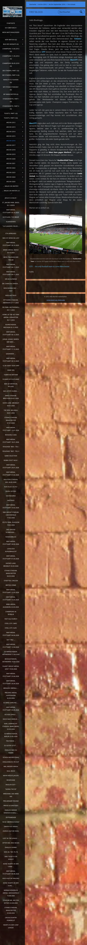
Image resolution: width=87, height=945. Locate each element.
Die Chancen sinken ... (11, 284)
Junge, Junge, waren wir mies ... (11, 340)
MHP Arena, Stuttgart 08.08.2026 (11, 872)
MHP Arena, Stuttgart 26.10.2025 (11, 244)
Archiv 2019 (10, 154)
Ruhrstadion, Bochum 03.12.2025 (11, 326)
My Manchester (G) (10, 94)
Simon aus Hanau (11, 826)
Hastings (10, 500)
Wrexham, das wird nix (11, 795)
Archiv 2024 (10, 177)
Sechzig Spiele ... (10, 715)
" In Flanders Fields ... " (10, 227)
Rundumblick (11, 537)
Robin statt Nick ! (11, 460)
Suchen (81, 12)
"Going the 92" (11, 789)
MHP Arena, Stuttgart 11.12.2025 (11, 347)
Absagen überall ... (10, 688)
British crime (11, 585)
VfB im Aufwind (11, 279)
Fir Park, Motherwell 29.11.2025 (10, 308)
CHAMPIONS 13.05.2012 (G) (10, 50)
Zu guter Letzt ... (11, 745)
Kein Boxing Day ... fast (11, 289)
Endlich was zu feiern (11, 751)
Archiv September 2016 (57, 4)
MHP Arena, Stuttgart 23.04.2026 (11, 674)
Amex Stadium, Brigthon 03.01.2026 (11, 397)
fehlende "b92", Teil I (11, 447)
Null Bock (11, 771)
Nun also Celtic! (10, 487)
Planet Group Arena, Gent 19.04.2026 (11, 667)
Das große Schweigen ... (11, 531)
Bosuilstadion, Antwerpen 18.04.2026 (10, 660)
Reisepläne (11, 780)
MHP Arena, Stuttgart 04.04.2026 (11, 633)
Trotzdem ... (11, 741)
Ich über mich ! (11, 28)
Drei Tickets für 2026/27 (11, 857)
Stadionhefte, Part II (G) (11, 107)
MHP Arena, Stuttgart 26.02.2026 (11, 542)
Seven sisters (11, 491)
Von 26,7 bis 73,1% (11, 852)
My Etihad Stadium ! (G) (11, 88)
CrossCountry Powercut (11, 919)
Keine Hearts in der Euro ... (11, 884)
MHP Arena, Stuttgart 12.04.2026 (11, 645)
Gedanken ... (11, 354)
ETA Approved (11, 233)
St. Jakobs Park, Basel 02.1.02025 (10, 203)
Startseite (11, 23)
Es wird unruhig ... (10, 703)
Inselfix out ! (11, 785)
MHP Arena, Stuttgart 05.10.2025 (11, 211)
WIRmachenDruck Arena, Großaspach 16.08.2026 (11, 893)
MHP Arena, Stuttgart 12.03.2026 (11, 591)
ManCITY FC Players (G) (10, 81)
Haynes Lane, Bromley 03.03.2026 (10, 564)
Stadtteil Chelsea (11, 581)
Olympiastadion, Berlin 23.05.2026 (11, 735)
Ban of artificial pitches (11, 385)
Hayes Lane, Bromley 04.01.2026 (11, 404)
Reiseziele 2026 (11, 435)
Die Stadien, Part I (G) (11, 71)
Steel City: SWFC (11, 623)
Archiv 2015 (10, 136)
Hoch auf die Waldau (10, 878)
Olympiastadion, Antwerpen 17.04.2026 (10, 653)
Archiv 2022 (10, 168)
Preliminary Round (11, 801)
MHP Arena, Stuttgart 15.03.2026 (11, 598)
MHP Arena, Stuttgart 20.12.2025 (11, 359)
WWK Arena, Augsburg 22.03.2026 (11, 605)
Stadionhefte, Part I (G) (11, 100)
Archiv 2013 (10, 127)
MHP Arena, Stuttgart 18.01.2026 (11, 440)
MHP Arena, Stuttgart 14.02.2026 (11, 506)
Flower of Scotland (11, 379)
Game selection (11, 456)
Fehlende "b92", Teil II (11, 451)
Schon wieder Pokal (11, 757)
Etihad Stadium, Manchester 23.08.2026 (11, 910)
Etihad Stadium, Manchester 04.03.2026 (11, 573)
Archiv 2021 (10, 163)
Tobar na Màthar (11, 375)
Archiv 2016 (10, 141)
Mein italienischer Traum (11, 258)
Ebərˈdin (10, 370)
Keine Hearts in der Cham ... (11, 865)
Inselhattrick (10, 295)
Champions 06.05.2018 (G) (10, 64)
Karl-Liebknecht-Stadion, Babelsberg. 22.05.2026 (10, 726)
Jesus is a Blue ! (11, 198)
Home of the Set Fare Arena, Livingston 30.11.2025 (10, 317)
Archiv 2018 (10, 150)
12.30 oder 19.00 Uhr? (11, 366)
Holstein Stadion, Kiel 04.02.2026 (11, 480)
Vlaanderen (11, 222)
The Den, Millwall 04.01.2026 (11, 411)
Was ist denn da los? (11, 238)
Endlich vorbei (11, 847)
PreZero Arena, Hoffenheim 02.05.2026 (11, 695)
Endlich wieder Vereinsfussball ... (11, 811)
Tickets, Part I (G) (11, 113)
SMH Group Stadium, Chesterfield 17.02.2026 (11, 515)
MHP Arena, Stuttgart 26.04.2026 (11, 682)
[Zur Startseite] (12, 9)
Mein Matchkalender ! (10, 33)
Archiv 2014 (10, 132)
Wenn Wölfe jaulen (11, 775)
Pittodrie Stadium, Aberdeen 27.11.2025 (11, 301)
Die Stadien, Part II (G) (10, 75)
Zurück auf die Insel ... (11, 832)
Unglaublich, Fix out (11, 762)
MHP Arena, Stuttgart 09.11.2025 (11, 273)
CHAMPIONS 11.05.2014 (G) (10, 57)
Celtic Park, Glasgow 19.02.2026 (10, 523)
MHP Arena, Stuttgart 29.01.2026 (11, 466)
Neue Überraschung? (10, 822)
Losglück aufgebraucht (11, 550)
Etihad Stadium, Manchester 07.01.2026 (11, 420)
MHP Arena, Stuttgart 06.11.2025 (11, 265)
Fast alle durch (11, 619)
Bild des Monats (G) (11, 44)
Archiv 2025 (10, 182)
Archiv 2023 (10, 172)
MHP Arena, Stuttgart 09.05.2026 (11, 708)
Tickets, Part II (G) (11, 118)
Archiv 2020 (10, 159)
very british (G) (11, 40)
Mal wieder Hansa (11, 766)
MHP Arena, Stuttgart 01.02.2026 (11, 473)
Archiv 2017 (10, 145)
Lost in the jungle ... (11, 838)
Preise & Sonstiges (11, 806)
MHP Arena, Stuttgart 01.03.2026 (11, 557)
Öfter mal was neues (10, 843)
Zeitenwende (11, 817)
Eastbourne (11, 496)
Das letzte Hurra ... (11, 391)
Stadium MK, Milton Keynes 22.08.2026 (11, 901)
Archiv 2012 (10, 122)
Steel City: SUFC (11, 628)
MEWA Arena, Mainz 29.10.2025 (11, 251)
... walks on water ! (11, 186)
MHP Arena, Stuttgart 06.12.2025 (11, 333)
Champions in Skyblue (10, 613)
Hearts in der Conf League (10, 926)
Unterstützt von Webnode (56, 300)
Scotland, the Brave (11, 217)
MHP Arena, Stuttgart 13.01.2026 (11, 429)
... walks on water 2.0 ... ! (11, 192)
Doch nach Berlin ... (11, 719)
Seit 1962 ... (11, 640)
